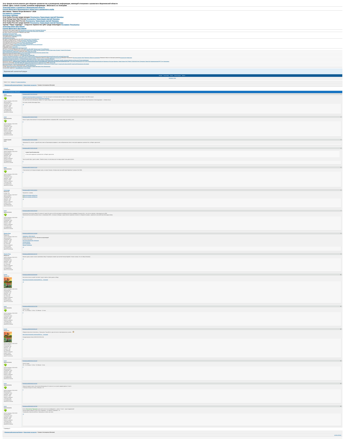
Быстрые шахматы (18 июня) (43, 50)
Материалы (43, 30)
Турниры (28, 65)
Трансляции (29, 40)
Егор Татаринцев (26, 243)
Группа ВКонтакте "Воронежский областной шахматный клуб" (54, 61)
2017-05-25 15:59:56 (32, 139)
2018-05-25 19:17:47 (32, 254)
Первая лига (31, 55)
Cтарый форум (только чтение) (50, 63)
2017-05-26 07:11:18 (32, 167)
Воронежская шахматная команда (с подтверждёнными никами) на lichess (20, 58)
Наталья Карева (26, 242)
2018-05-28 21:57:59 (32, 306)
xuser (5, 94)
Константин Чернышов (44, 98)
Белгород (15, 66)
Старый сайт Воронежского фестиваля (80, 63)
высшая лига (58, 57)
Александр (7, 190)
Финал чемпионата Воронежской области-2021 (13, 52)
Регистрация (24, 47)
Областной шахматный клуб (31, 62)
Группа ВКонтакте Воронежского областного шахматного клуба (28, 9)
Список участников (16, 47)
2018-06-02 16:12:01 (32, 383)
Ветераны (34, 52)
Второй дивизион (28, 52)
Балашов (29, 66)
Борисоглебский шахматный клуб (95, 61)
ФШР (18, 62)
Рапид (17, 35)
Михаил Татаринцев (27, 245)
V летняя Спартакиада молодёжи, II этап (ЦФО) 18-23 (15, 56)
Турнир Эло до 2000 (31, 51)
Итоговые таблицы (10, 15)
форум (51, 62)
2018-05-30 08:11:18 (32, 329)
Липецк (8, 66)
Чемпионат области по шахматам (92, 57)
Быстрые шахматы (41, 52)
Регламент (65, 25)
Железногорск (47, 66)
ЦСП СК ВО (85, 61)
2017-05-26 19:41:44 (32, 210)
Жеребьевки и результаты (27, 30)
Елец (11, 66)
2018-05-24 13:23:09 (32, 233)
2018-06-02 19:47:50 (32, 406)
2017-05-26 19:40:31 (32, 190)
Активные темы (172, 78)
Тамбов (33, 66)
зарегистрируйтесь (21, 82)
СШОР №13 (41, 62)
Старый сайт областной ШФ (64, 63)
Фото (34, 30)
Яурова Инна (7, 233)
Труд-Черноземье (165, 61)
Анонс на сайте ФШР (28, 49)
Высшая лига (26, 55)
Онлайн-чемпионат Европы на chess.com (69, 60)
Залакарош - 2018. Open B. (29, 236)
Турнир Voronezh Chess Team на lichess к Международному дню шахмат (42, 60)
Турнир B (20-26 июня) (65, 50)
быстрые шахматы (77, 57)
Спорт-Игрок (73, 61)
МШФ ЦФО (22, 62)
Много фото (36, 31)
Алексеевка (19, 66)
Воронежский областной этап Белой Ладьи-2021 (58, 56)
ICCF (45, 62)
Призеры (60, 17)
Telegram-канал (27, 39)
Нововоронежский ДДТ (155, 61)
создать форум (337, 435)
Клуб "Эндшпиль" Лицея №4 (143, 61)
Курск (42, 66)
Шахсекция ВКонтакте (8, 63)
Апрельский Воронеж (7, 51)
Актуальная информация (36, 44)
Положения (37, 30)
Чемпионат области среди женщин (11, 57)
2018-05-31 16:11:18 (32, 360)
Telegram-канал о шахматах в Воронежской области (25, 61)
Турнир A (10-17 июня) (31, 50)
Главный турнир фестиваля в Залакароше (32, 96)
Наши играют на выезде (30, 85)
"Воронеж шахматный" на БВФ (20, 63)
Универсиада (16, 51)
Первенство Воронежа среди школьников (36, 56)
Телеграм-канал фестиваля (14, 26)
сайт (54, 62)
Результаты (35, 17)
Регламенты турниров (12, 13)
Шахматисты (33, 65)
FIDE (16, 62)
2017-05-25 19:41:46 (32, 148)
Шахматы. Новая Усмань (119, 61)
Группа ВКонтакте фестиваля (14, 28)
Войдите (13, 82)
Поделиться (25, 94)
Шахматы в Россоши (108, 61)
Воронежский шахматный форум (13, 85)
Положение (41, 31)
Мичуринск (38, 66)
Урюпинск (25, 66)
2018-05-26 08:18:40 (32, 274)
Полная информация (84, 60)
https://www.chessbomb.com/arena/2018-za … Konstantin (35, 279)
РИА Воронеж (79, 61)
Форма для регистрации (8, 50)
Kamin (5, 274)
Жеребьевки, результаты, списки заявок (12, 34)
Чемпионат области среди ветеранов (27, 57)
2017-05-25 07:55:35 (32, 117)
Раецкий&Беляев (19, 67)
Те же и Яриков (26, 67)
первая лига (52, 57)
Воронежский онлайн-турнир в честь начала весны (14, 60)
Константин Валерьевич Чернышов (31, 240)
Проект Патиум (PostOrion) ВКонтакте (45, 58)
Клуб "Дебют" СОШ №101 (131, 61)
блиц (83, 57)
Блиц (20, 35)
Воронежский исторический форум (35, 63)
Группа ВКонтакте (35, 39)
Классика (14, 35)
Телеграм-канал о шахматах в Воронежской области (24, 7)
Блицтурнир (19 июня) (55, 50)
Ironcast (6, 148)
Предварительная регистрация (10, 33)
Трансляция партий (48, 17)
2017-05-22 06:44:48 (32, 94)
